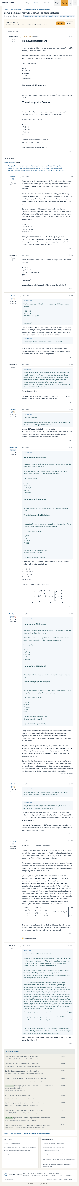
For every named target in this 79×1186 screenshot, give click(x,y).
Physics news (9, 162)
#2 (72, 176)
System (56, 16)
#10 (71, 841)
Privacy (65, 1179)
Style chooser (9, 1179)
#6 (72, 409)
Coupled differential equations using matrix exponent (24, 1110)
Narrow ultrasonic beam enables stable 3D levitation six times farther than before (36, 170)
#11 (71, 945)
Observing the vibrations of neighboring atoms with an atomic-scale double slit (35, 168)
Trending (47, 3)
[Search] (75, 2)
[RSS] (74, 1179)
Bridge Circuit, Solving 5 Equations (17, 1095)
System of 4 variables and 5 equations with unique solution (26, 1078)
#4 (72, 295)
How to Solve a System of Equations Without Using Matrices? (27, 1125)
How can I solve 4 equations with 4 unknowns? (22, 1064)
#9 (72, 784)
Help (70, 1179)
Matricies (49, 16)
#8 (72, 614)
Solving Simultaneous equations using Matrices (22, 1071)
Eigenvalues (29, 16)
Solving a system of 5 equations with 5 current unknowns (26, 1103)
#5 (72, 364)
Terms (60, 1179)
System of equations (67, 16)
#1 (72, 36)
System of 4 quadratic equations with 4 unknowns (31, 1118)
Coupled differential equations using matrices (21, 1056)
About (55, 1179)
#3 (72, 255)
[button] (30, 3)
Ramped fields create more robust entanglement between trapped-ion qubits (34, 166)
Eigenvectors (39, 16)
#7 (72, 447)
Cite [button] (70, 151)
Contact (49, 1179)
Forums (36, 3)
